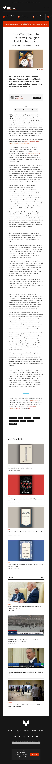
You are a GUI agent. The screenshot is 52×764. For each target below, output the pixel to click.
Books (20, 418)
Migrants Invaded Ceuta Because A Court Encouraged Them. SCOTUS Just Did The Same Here (24, 640)
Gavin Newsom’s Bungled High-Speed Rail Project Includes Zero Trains (25, 673)
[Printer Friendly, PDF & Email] (36, 110)
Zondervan (41, 69)
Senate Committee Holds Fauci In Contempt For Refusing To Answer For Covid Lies (24, 607)
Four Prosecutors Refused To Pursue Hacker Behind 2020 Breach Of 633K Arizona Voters (25, 705)
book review (12, 418)
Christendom (27, 418)
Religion (23, 420)
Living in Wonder (14, 420)
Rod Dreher (31, 420)
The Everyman (34, 400)
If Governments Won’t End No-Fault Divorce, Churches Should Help (25, 532)
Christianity (36, 418)
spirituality (13, 423)
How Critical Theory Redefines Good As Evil (20, 468)
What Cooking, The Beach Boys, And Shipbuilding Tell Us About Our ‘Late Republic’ (25, 565)
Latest (10, 577)
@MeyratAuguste (19, 98)
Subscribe (34, 754)
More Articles (37, 97)
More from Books (15, 439)
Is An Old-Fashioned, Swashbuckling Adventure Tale (25, 500)
